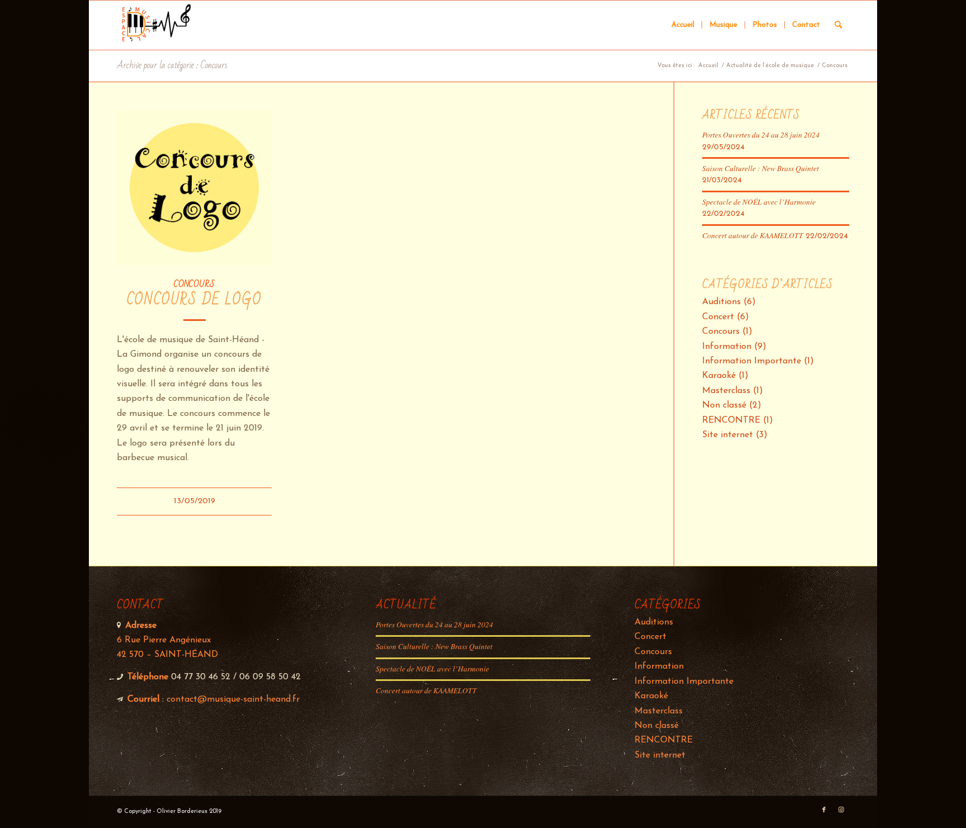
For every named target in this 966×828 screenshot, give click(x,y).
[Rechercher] (838, 25)
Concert (718, 317)
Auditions (721, 301)
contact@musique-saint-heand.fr (233, 699)
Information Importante (751, 361)
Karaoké (719, 375)
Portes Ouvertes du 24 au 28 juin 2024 (761, 134)
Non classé (724, 405)
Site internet (727, 434)
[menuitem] (683, 25)
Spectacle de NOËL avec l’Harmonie (759, 201)
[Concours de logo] (194, 187)
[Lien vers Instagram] (840, 810)
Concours (194, 284)
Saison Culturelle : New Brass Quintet (760, 168)
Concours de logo (194, 300)
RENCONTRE (731, 420)
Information (726, 346)
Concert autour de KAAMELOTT (752, 235)
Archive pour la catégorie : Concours (172, 65)
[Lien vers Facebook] (824, 810)
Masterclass (726, 390)
